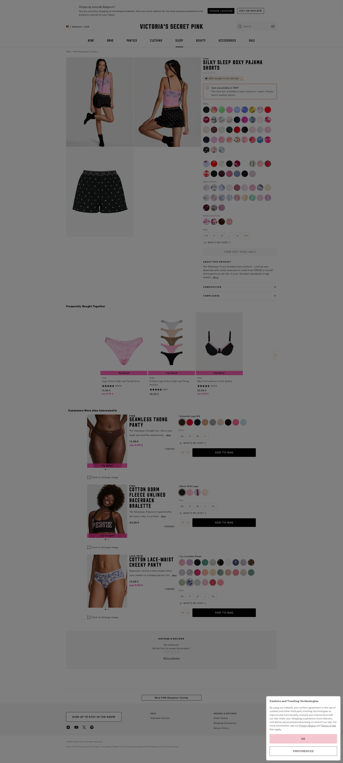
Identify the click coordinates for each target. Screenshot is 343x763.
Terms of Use (328, 725)
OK (303, 738)
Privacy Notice (307, 725)
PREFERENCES (303, 751)
